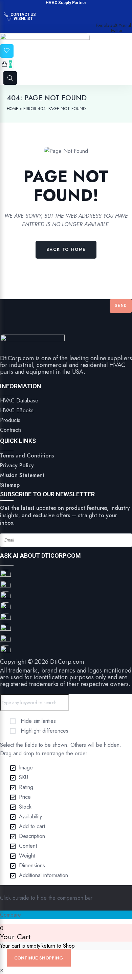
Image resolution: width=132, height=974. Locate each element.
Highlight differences (43, 731)
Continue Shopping (38, 958)
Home (12, 109)
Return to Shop (57, 946)
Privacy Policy (17, 465)
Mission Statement (22, 475)
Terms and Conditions (27, 455)
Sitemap (10, 485)
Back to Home (66, 249)
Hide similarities (37, 721)
